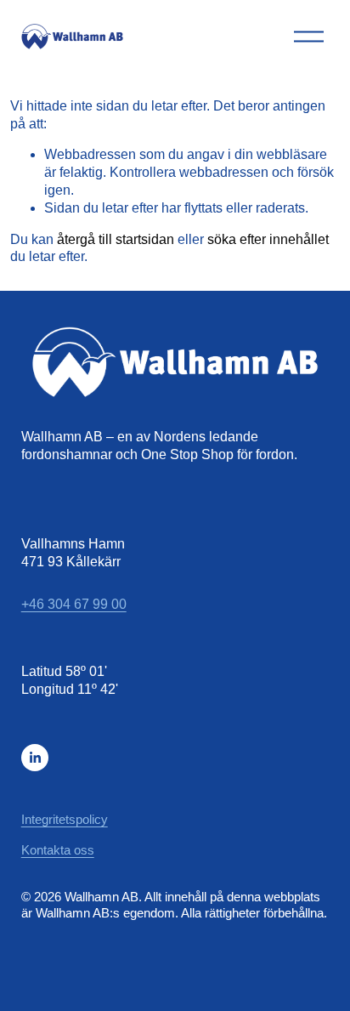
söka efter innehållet (268, 239)
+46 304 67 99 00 (74, 604)
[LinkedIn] (34, 757)
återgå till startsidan (115, 239)
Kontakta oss (57, 850)
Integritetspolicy (64, 819)
